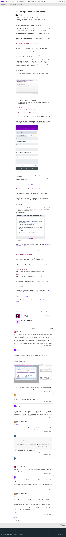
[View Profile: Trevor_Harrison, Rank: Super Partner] (15, 422)
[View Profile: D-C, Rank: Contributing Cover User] (15, 458)
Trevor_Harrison (19, 421)
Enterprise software (25, 530)
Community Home (4, 524)
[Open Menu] (64, 4)
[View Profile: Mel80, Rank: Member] (15, 332)
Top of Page (10, 524)
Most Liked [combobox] (51, 328)
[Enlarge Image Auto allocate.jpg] (27, 86)
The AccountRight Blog (20, 4)
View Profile (48, 315)
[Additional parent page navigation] (8, 4)
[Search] (56, 1)
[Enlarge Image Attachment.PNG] (33, 373)
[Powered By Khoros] (62, 525)
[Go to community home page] (2, 2)
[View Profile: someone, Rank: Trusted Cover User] (15, 436)
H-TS (17, 476)
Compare (12, 530)
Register (59, 1)
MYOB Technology (10, 534)
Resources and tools (55, 530)
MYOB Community (3, 4)
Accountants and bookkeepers (38, 530)
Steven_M (18, 349)
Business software (7, 530)
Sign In (63, 1)
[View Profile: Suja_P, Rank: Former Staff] (17, 15)
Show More (15, 517)
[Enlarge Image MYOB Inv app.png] (27, 147)
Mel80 (17, 331)
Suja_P (20, 14)
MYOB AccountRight (13, 4)
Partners (30, 530)
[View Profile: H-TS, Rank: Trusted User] (15, 477)
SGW (17, 394)
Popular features (18, 530)
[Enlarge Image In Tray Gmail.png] (30, 227)
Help (15, 524)
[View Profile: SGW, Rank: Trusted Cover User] (15, 395)
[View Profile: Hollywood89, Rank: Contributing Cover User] (15, 467)
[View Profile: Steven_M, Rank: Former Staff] (15, 350)
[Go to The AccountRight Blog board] (18, 322)
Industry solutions (48, 530)
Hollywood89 (18, 466)
